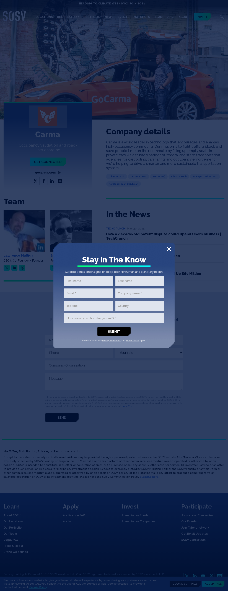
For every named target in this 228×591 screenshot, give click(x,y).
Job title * (73, 306)
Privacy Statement (111, 340)
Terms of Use (132, 340)
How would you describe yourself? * (91, 318)
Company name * (130, 293)
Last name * (126, 281)
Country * (124, 306)
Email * (71, 293)
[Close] (169, 249)
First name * (75, 281)
